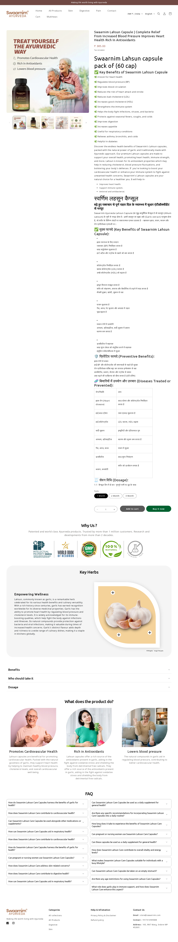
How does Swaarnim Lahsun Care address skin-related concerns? (39, 866)
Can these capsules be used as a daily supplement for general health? (124, 842)
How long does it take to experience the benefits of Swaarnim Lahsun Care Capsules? (127, 825)
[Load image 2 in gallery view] (33, 122)
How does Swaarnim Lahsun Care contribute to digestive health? (38, 873)
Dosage (13, 687)
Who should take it (20, 678)
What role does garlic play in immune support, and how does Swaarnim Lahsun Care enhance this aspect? (125, 888)
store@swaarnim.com (150, 915)
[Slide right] (86, 123)
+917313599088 (149, 920)
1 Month (101, 496)
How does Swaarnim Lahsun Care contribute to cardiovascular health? (41, 813)
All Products (54, 920)
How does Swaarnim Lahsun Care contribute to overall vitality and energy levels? (126, 851)
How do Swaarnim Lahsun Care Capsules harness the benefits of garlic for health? (43, 803)
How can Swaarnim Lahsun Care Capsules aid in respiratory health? (40, 831)
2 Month (115, 496)
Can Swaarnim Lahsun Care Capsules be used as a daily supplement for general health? (125, 803)
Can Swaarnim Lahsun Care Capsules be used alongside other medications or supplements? (44, 822)
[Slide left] (9, 123)
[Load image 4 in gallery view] (62, 122)
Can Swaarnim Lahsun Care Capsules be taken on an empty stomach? (124, 871)
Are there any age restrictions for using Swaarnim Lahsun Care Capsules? (126, 879)
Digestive (53, 924)
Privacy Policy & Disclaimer (103, 915)
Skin (51, 929)
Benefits (14, 669)
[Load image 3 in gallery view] (47, 122)
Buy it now (159, 509)
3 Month (130, 496)
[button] (159, 14)
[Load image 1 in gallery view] (19, 122)
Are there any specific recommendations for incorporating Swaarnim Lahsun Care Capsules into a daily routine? (128, 814)
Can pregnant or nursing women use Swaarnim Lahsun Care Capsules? (41, 858)
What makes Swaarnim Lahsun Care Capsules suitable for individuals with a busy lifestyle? (127, 861)
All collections (55, 915)
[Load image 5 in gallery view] (76, 122)
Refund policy (97, 920)
